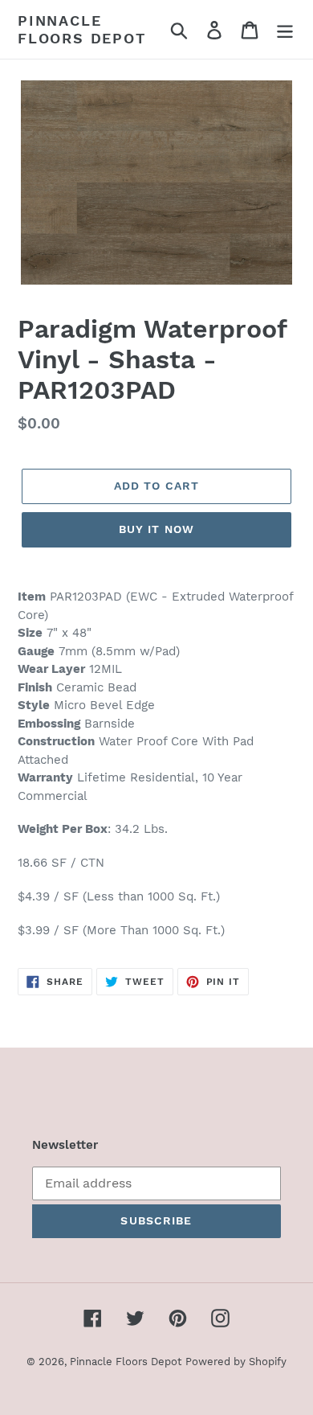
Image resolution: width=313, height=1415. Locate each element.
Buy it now (156, 529)
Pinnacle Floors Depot (82, 29)
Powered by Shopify (236, 1362)
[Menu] (285, 29)
